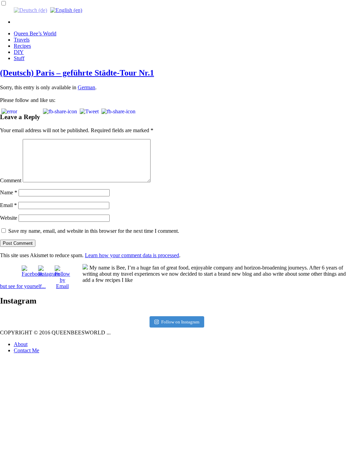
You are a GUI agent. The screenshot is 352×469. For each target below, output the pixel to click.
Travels (22, 40)
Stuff (19, 58)
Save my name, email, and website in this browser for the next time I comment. (93, 231)
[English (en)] (66, 10)
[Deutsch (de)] (30, 10)
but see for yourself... (23, 286)
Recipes (22, 46)
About (21, 344)
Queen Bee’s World (35, 33)
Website (8, 218)
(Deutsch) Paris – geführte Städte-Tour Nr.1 (77, 72)
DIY (19, 52)
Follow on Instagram (180, 321)
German (86, 87)
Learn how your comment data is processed (132, 255)
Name (8, 192)
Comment (10, 180)
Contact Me (26, 350)
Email (8, 205)
